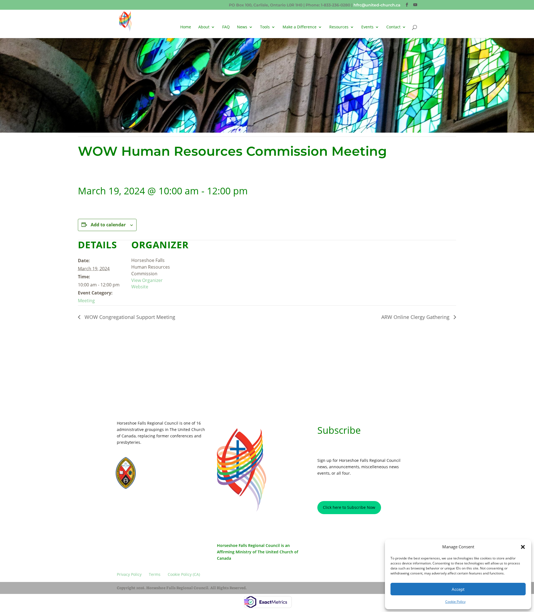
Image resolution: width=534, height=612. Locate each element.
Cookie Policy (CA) (185, 505)
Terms (157, 505)
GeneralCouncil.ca (162, 474)
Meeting (86, 301)
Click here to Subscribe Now (349, 507)
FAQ (226, 27)
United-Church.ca (161, 464)
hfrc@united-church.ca (376, 5)
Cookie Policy (455, 601)
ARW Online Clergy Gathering (416, 317)
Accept (458, 589)
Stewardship (157, 479)
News (242, 27)
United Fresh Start (162, 484)
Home (185, 27)
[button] (523, 547)
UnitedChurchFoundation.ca (169, 469)
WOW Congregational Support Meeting (129, 317)
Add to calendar (108, 225)
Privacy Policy (133, 505)
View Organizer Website (147, 283)
